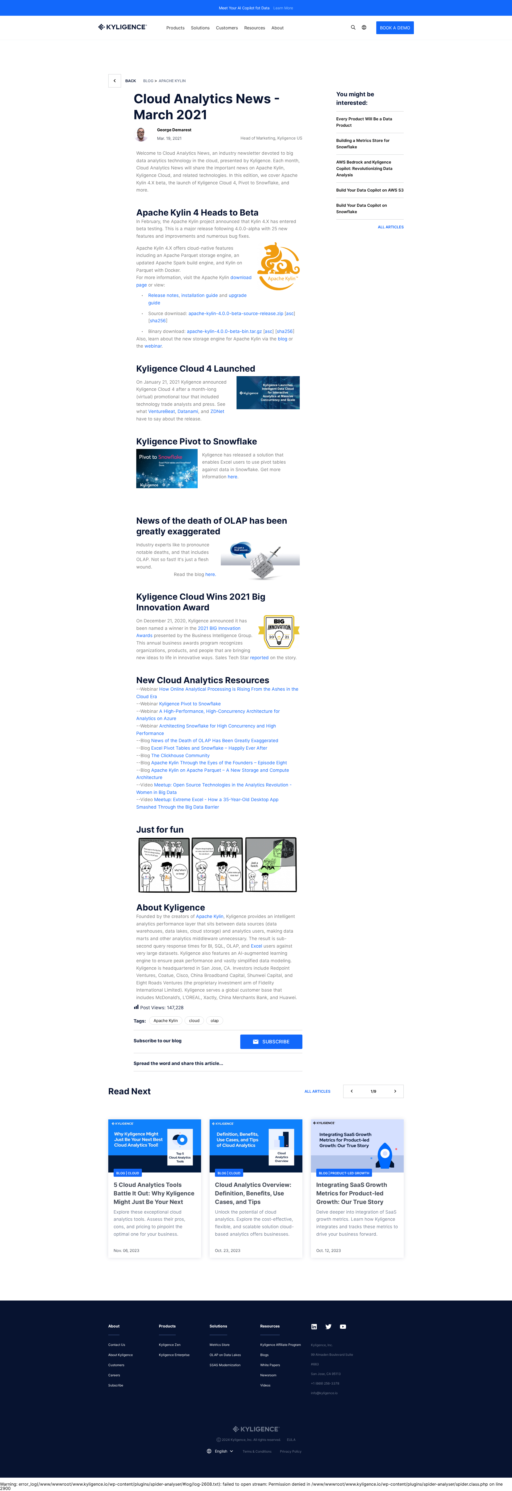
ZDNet (217, 411)
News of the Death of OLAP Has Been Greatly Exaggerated (214, 740)
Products (175, 27)
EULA (291, 1440)
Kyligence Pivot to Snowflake (190, 703)
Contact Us (116, 1345)
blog (282, 338)
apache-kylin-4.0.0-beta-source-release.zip (236, 313)
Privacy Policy (291, 1451)
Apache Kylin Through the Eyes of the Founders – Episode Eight (219, 762)
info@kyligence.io (324, 1393)
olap (215, 1020)
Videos (265, 1385)
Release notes (163, 295)
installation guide (199, 295)
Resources (254, 27)
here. (210, 574)
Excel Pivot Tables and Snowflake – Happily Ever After (209, 748)
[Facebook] (299, 1065)
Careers (114, 1375)
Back (130, 81)
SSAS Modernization (225, 1365)
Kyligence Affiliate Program (280, 1345)
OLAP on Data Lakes (225, 1355)
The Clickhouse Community (180, 755)
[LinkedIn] (297, 1065)
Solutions (200, 27)
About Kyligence (120, 1355)
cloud (194, 1020)
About (277, 27)
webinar (153, 346)
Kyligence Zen (170, 1345)
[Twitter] (301, 1065)
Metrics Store (220, 1345)
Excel (256, 946)
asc (290, 313)
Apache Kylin (172, 80)
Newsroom (268, 1375)
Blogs (264, 1355)
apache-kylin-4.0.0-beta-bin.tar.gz (224, 331)
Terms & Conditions (257, 1451)
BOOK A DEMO (395, 27)
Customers (227, 27)
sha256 (158, 320)
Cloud (133, 1173)
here (232, 476)
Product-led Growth (349, 1173)
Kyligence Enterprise (174, 1355)
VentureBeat (161, 411)
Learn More (283, 8)
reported (259, 657)
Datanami (188, 411)
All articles (391, 227)
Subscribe (276, 1041)
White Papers (270, 1365)
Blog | (122, 1173)
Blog (148, 80)
